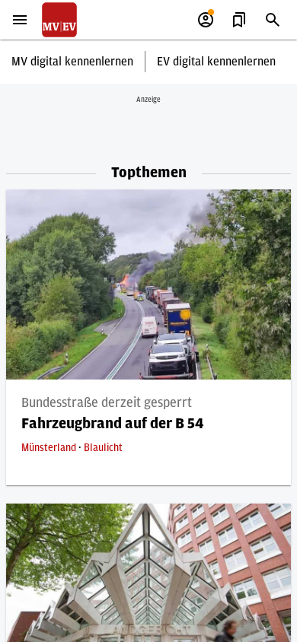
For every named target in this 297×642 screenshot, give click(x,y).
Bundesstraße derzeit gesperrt (106, 403)
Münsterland (49, 448)
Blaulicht (103, 448)
